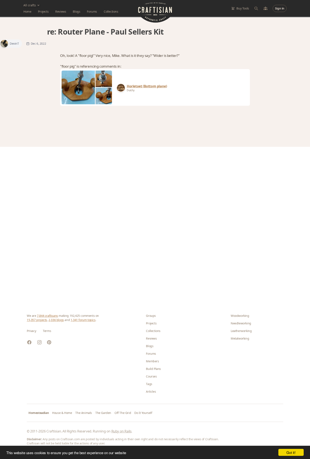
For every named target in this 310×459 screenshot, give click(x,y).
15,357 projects (37, 320)
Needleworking (241, 323)
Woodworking (240, 316)
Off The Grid (123, 413)
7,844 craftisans (47, 316)
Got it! (290, 452)
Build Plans (153, 369)
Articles (151, 391)
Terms (47, 331)
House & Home (62, 413)
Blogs (76, 11)
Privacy (31, 331)
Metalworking (240, 338)
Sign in (279, 8)
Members (152, 361)
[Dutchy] (121, 88)
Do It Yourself (143, 413)
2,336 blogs (56, 320)
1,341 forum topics (83, 320)
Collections (111, 11)
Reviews (60, 11)
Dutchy (131, 90)
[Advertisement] (153, 223)
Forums (92, 11)
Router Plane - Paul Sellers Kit (111, 32)
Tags (149, 384)
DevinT (14, 43)
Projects (43, 11)
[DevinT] (4, 43)
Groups (151, 316)
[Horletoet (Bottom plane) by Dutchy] (78, 87)
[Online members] (265, 8)
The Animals (83, 413)
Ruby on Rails (121, 431)
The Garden (103, 413)
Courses (151, 376)
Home (27, 11)
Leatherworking (241, 331)
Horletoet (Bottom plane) (147, 86)
